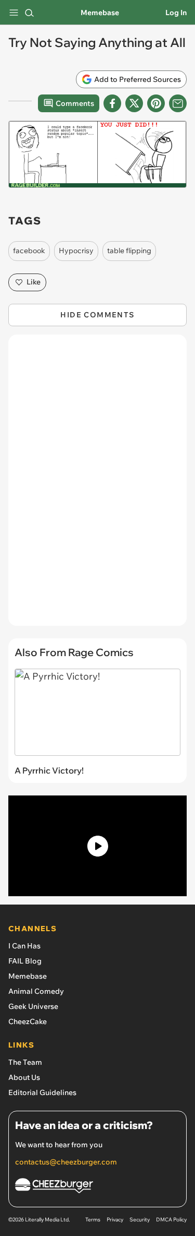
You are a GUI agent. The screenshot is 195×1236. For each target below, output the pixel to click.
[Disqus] (97, 485)
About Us (24, 1077)
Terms (92, 1219)
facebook (29, 250)
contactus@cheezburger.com (66, 1162)
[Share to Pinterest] (156, 103)
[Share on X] (134, 103)
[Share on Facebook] (112, 103)
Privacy (115, 1219)
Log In (176, 12)
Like (34, 282)
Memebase (100, 12)
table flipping (129, 250)
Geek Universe (33, 1006)
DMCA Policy (171, 1219)
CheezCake (27, 1021)
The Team (25, 1062)
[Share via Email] (178, 103)
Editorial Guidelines (42, 1092)
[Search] (29, 12)
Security (139, 1219)
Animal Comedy (36, 991)
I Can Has (24, 945)
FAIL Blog (25, 961)
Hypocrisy (76, 250)
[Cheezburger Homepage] (97, 1187)
